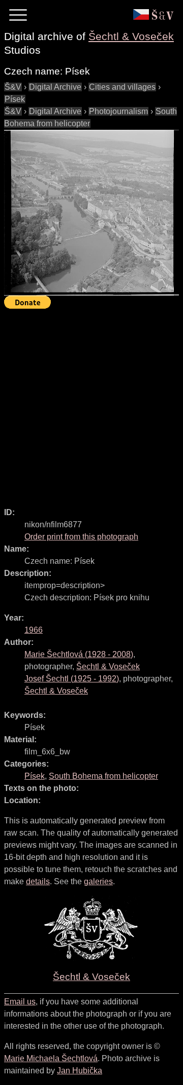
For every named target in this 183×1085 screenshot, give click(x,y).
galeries (98, 881)
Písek (15, 99)
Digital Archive (55, 87)
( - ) (78, 654)
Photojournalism (118, 111)
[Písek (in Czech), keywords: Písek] (91, 213)
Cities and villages (122, 87)
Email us (20, 1001)
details (38, 881)
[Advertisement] (91, 403)
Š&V (13, 87)
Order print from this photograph (81, 536)
